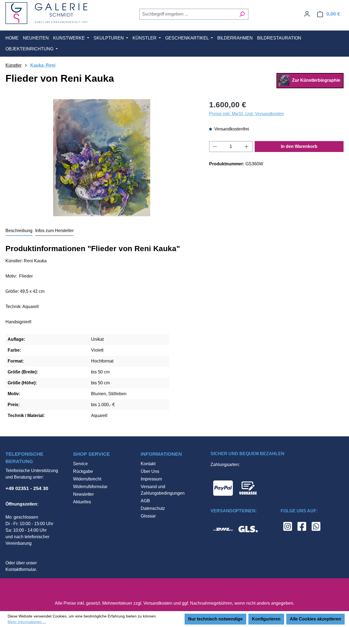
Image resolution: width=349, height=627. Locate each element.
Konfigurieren (266, 619)
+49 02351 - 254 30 (26, 488)
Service (80, 463)
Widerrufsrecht (87, 479)
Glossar (148, 516)
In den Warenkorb (299, 146)
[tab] (18, 231)
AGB (145, 500)
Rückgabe (83, 471)
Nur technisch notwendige (215, 619)
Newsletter (83, 494)
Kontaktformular (20, 569)
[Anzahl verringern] (215, 146)
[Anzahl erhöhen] (246, 146)
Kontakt (148, 463)
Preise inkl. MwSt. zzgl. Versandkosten (246, 113)
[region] (102, 157)
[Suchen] (242, 14)
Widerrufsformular (90, 486)
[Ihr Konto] (307, 13)
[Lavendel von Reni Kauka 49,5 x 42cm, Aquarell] (101, 157)
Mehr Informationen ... (27, 622)
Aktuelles (82, 502)
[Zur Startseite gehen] (46, 13)
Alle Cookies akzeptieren (315, 619)
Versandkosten (157, 603)
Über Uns (150, 471)
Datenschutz (153, 508)
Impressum (151, 479)
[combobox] (187, 14)
